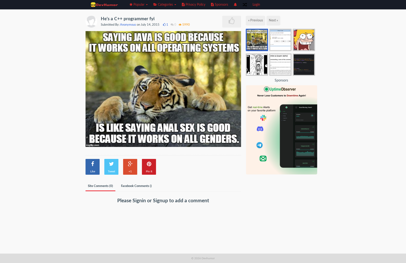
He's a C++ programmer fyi (128, 19)
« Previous (255, 20)
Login (256, 4)
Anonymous (128, 24)
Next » (273, 20)
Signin (140, 200)
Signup (161, 200)
